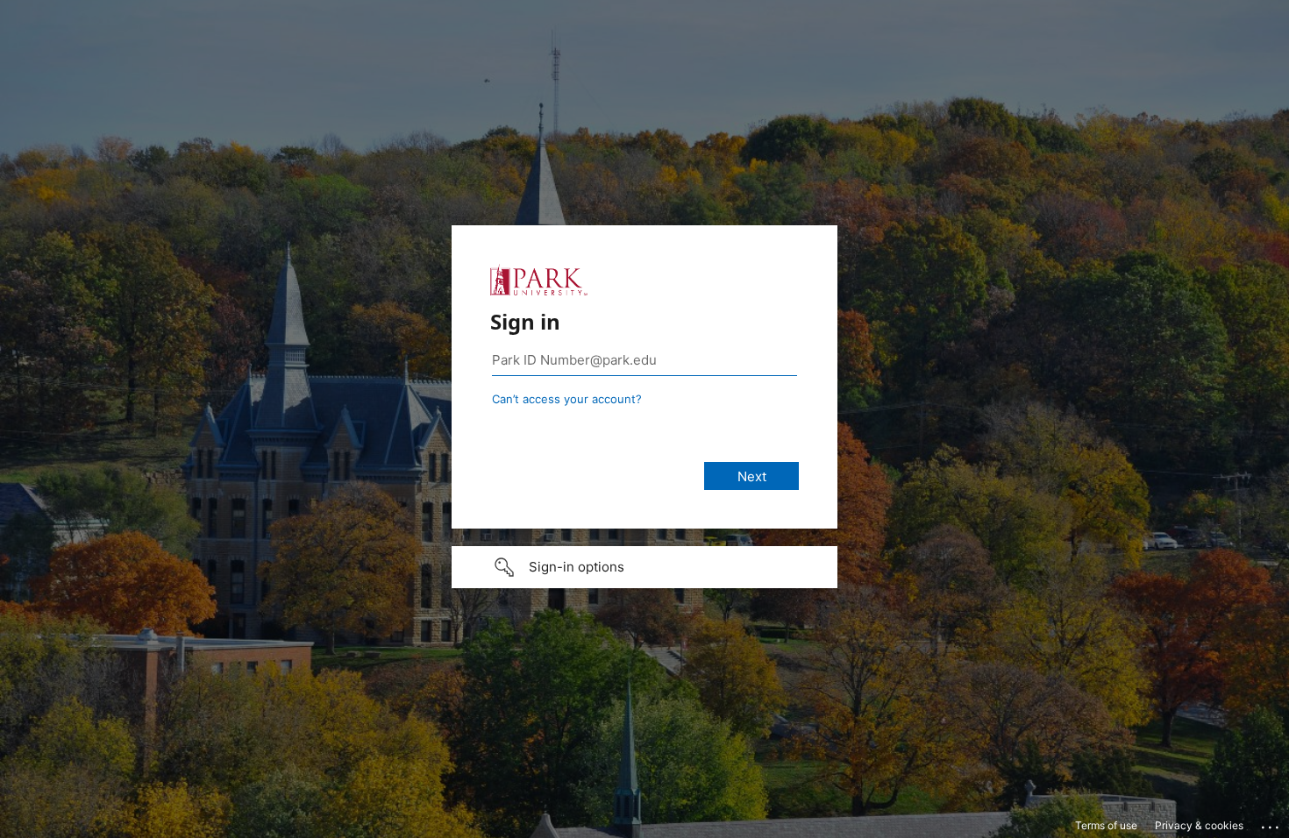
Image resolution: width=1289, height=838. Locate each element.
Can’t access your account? (567, 399)
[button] (644, 567)
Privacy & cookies (1199, 825)
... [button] (1271, 823)
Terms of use (1106, 825)
